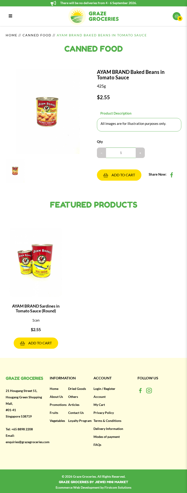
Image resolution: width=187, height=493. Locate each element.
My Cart (99, 405)
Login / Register (104, 389)
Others (73, 397)
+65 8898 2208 (22, 429)
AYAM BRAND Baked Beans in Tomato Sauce (102, 35)
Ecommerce (64, 487)
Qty (100, 142)
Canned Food (37, 35)
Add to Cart (123, 175)
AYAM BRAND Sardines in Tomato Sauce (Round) (36, 308)
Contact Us (76, 413)
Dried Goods (77, 389)
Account (100, 397)
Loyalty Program (80, 421)
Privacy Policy (104, 413)
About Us (56, 397)
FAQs (97, 445)
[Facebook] (140, 390)
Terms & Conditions (107, 421)
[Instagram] (149, 390)
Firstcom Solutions (117, 487)
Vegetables (57, 421)
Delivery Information (108, 429)
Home (11, 35)
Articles (73, 405)
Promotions (58, 405)
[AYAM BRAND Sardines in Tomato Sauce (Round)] (35, 262)
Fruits (54, 413)
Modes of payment (107, 437)
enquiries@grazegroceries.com (27, 442)
